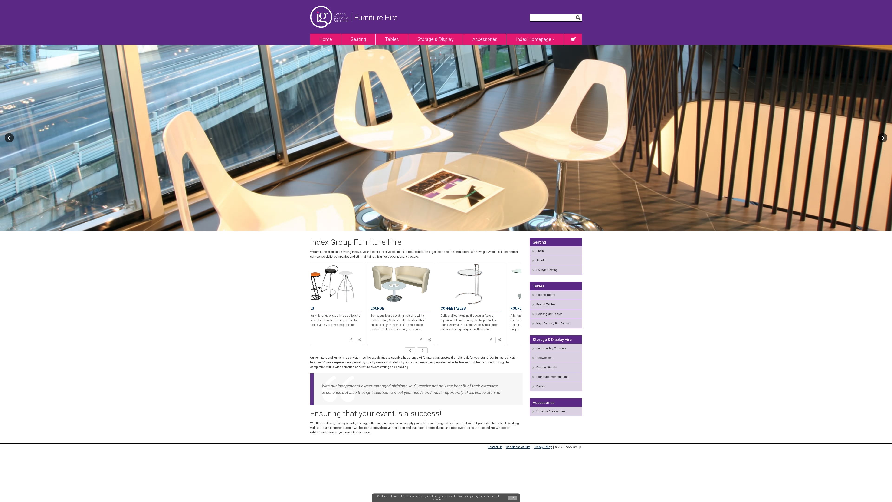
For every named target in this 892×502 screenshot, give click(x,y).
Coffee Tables (546, 295)
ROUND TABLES (468, 308)
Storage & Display (436, 39)
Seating (358, 39)
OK (512, 497)
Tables (392, 39)
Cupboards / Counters (551, 348)
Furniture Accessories (550, 411)
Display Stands (546, 367)
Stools (540, 260)
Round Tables (545, 304)
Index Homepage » (535, 39)
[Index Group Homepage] (331, 32)
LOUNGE (322, 308)
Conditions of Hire (518, 447)
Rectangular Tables (549, 314)
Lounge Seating (547, 270)
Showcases (544, 358)
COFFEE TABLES (398, 308)
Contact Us (495, 447)
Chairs (540, 251)
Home (325, 39)
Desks (540, 386)
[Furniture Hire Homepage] (374, 32)
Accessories (484, 39)
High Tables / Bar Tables (553, 323)
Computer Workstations (552, 377)
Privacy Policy (543, 447)
